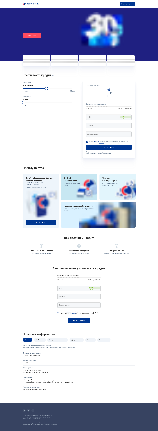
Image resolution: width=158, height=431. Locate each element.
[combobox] (109, 117)
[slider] (46, 88)
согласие (96, 141)
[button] (49, 85)
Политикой (101, 143)
